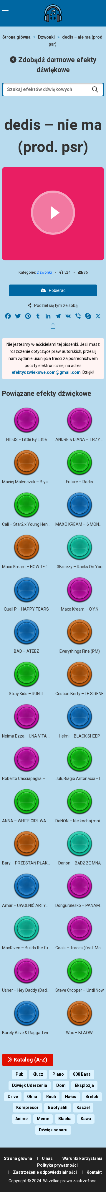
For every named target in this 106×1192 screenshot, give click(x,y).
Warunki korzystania (82, 1158)
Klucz (37, 1074)
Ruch (51, 1096)
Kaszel (83, 1107)
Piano (58, 1074)
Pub (19, 1074)
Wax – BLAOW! (79, 1032)
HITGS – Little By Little (26, 439)
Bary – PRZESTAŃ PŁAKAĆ (27, 863)
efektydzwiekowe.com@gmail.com (46, 372)
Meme (43, 1118)
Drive (13, 1096)
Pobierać (57, 290)
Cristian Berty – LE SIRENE (79, 693)
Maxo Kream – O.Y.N (79, 609)
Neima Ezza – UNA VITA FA (27, 736)
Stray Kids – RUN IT (26, 693)
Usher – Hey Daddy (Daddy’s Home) (34, 990)
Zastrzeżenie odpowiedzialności (45, 1172)
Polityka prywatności (57, 1165)
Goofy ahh (57, 1107)
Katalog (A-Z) (30, 1060)
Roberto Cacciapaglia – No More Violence (40, 778)
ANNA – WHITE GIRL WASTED (29, 821)
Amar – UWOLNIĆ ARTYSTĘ (28, 905)
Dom (61, 1085)
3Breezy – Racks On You (79, 566)
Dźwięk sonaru (53, 1129)
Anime (21, 1118)
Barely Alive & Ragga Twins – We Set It (37, 1032)
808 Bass (82, 1074)
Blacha (65, 1118)
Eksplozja (84, 1085)
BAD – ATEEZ (26, 651)
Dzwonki (46, 37)
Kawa (86, 1118)
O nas (47, 1158)
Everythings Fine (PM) (79, 651)
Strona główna (16, 37)
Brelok (91, 1096)
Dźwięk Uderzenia (29, 1085)
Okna (32, 1096)
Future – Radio (79, 482)
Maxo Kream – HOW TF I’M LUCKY (33, 566)
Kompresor (27, 1107)
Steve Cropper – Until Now (79, 990)
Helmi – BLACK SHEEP (79, 736)
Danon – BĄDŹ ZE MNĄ (79, 863)
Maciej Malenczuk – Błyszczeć (30, 482)
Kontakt (94, 1172)
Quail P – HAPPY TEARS (26, 609)
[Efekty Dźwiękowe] (53, 13)
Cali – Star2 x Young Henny (27, 524)
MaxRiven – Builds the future (29, 947)
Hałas (70, 1096)
